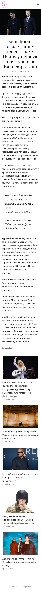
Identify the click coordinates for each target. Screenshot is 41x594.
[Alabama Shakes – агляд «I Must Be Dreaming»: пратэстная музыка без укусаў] (20, 553)
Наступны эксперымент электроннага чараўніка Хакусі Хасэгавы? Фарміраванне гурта (18, 520)
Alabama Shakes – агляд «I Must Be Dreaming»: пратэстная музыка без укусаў (19, 562)
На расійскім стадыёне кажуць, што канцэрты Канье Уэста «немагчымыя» (20, 477)
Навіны (9, 348)
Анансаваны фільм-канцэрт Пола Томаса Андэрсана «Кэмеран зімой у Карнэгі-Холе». (20, 435)
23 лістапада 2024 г (18, 226)
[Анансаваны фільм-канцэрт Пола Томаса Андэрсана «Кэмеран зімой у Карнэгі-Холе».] (20, 426)
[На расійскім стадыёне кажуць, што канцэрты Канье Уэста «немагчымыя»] (20, 468)
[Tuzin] (4, 4)
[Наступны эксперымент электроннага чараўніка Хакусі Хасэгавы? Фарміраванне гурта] (20, 511)
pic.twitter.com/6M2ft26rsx (18, 212)
